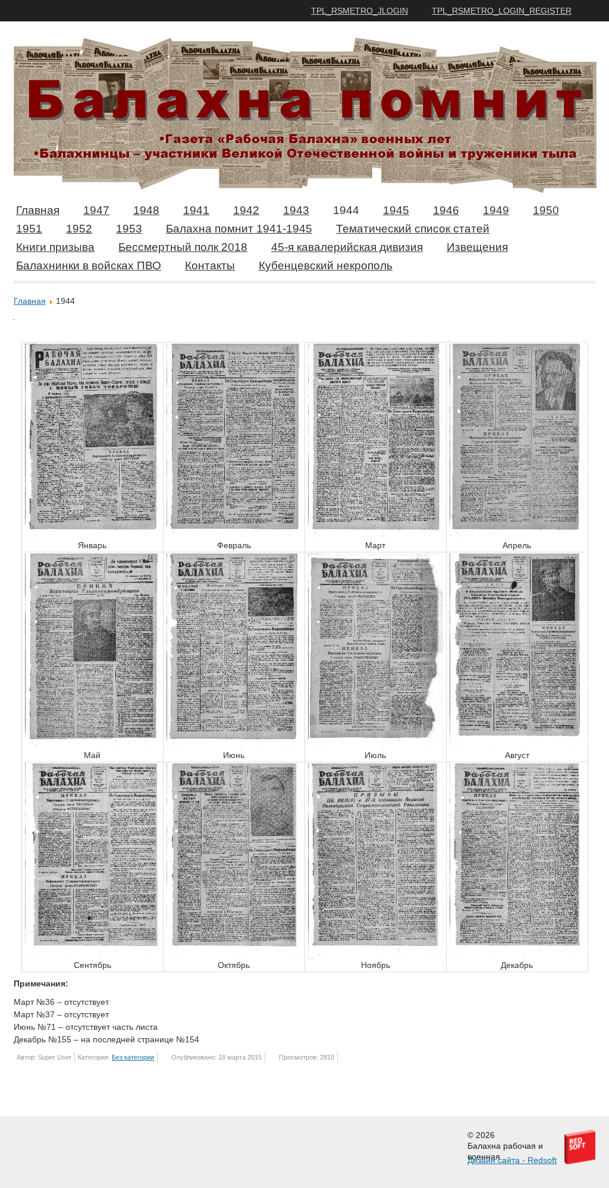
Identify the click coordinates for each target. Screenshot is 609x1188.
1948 (146, 210)
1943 (296, 210)
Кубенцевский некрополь (326, 265)
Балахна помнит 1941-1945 (239, 228)
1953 (129, 228)
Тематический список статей (412, 228)
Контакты (210, 265)
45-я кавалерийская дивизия (347, 247)
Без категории (133, 1057)
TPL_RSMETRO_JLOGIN (359, 10)
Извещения (477, 247)
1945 (396, 210)
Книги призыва (55, 247)
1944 (346, 210)
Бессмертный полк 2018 (182, 247)
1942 (246, 210)
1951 (29, 228)
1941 (196, 210)
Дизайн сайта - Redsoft (512, 1160)
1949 (496, 210)
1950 (546, 210)
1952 (79, 228)
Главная (37, 210)
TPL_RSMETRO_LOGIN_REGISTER (502, 10)
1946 (446, 210)
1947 (96, 210)
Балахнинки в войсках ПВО (88, 265)
